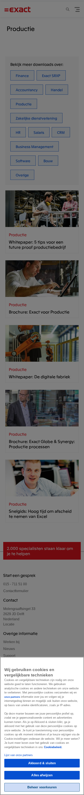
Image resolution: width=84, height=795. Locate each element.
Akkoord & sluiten (42, 763)
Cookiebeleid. (53, 747)
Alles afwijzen (42, 775)
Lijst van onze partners (18, 755)
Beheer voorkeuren (42, 787)
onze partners (12, 697)
